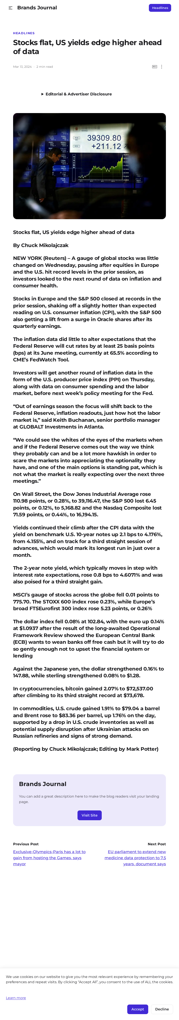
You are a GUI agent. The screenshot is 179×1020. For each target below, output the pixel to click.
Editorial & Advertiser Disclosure (79, 94)
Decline (162, 1009)
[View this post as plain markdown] (154, 66)
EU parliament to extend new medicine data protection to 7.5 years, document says (135, 857)
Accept (137, 1009)
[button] (10, 8)
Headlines (160, 8)
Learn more (16, 998)
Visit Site (90, 815)
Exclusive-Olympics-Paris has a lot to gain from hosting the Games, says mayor (49, 857)
